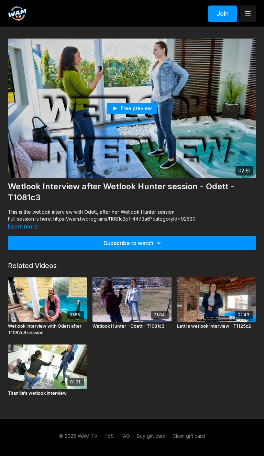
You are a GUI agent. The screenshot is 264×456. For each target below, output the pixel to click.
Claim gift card (189, 436)
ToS (109, 436)
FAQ (125, 436)
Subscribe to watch (128, 243)
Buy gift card (151, 436)
